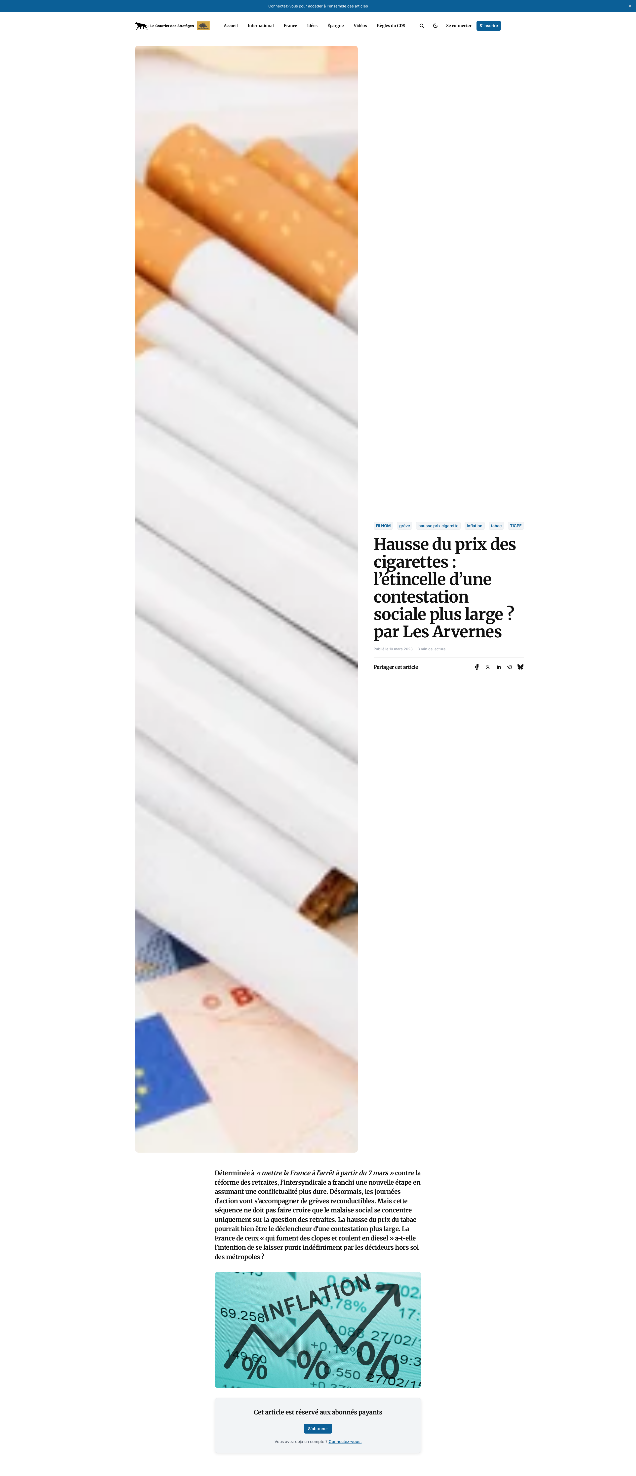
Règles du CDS (391, 25)
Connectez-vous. (345, 1441)
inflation (474, 525)
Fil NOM (383, 525)
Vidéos (360, 25)
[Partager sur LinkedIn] (498, 667)
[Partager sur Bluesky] (520, 667)
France (290, 25)
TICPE (516, 525)
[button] (422, 25)
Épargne (335, 25)
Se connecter (459, 25)
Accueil (231, 25)
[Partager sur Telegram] (509, 667)
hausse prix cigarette (438, 525)
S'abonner (318, 1428)
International (261, 25)
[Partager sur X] (487, 667)
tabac (496, 525)
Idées (312, 25)
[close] (630, 6)
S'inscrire (488, 25)
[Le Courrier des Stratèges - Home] (174, 26)
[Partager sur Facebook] (477, 667)
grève (404, 525)
